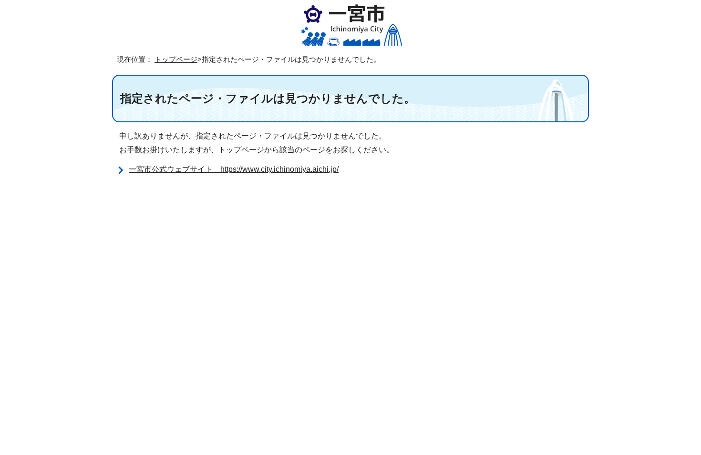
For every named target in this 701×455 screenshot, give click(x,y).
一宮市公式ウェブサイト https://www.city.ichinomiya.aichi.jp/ (234, 169)
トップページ (176, 59)
